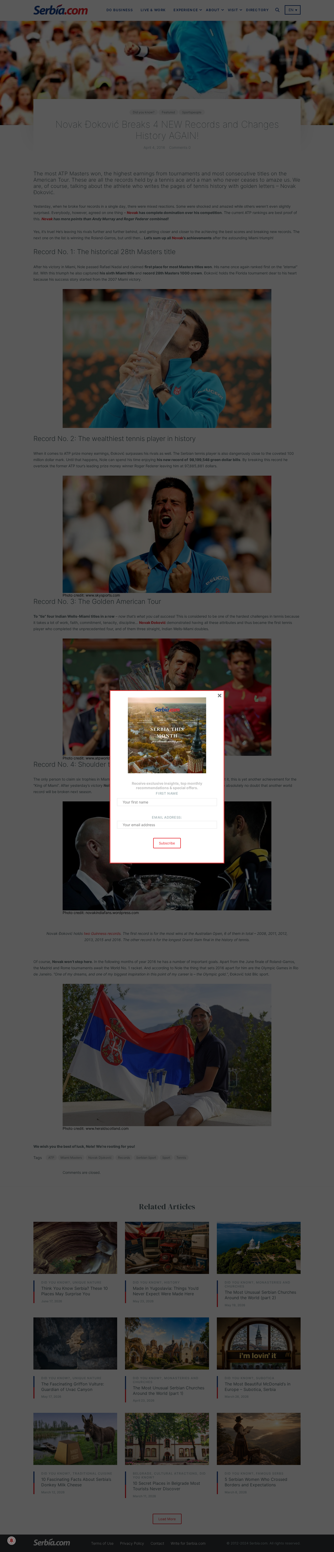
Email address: (167, 817)
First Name (167, 793)
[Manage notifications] (11, 1540)
